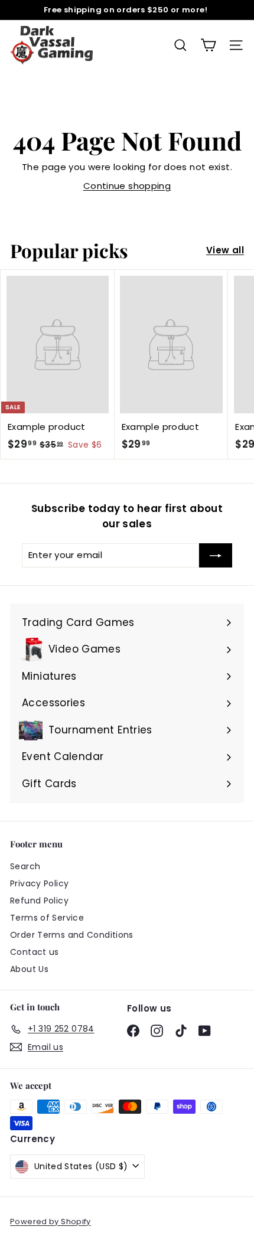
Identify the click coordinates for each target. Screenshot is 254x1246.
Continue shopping (127, 186)
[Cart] (208, 45)
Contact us (34, 952)
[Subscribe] (215, 555)
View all (225, 250)
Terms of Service (47, 918)
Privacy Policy (39, 883)
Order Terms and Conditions (71, 935)
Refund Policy (39, 900)
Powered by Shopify (50, 1221)
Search (25, 866)
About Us (29, 969)
